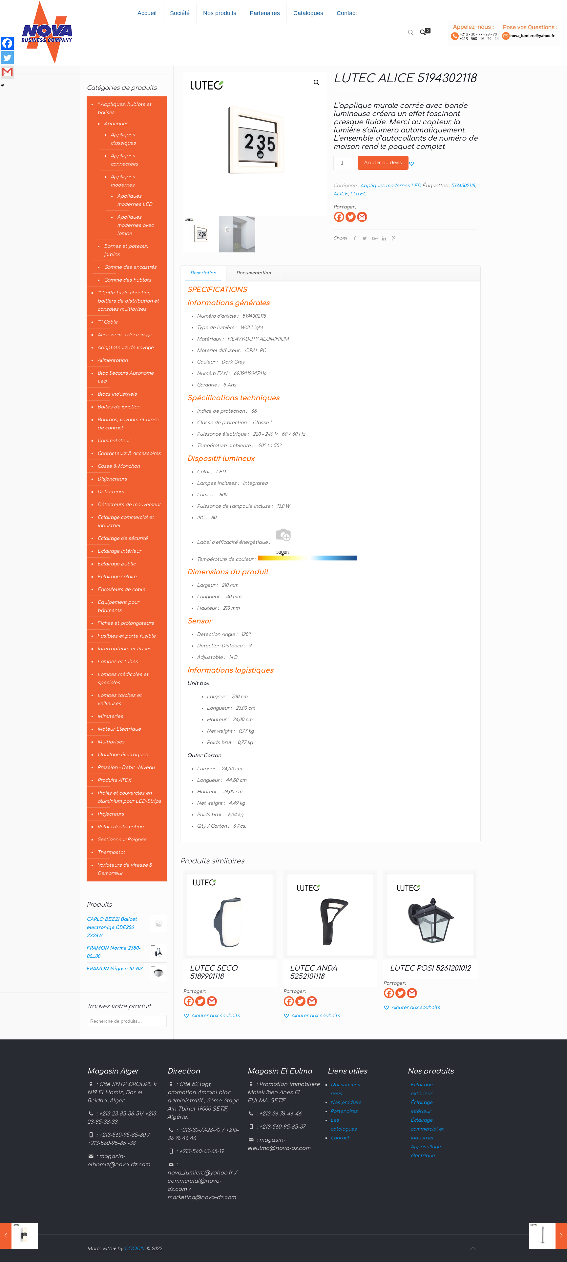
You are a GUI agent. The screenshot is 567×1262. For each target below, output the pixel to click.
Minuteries (110, 716)
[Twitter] (351, 217)
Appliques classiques (123, 139)
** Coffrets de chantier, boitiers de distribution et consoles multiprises (128, 301)
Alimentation (112, 360)
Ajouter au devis (383, 162)
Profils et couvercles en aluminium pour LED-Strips (129, 797)
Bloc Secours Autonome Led (125, 377)
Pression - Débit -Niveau (126, 767)
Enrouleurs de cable (121, 589)
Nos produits (345, 1102)
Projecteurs (110, 814)
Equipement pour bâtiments (118, 606)
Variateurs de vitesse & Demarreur (124, 869)
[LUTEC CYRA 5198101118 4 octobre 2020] (19, 1236)
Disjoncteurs (112, 479)
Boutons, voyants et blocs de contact (127, 423)
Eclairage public (116, 564)
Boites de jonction (118, 406)
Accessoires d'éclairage (124, 334)
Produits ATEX (114, 780)
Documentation (253, 273)
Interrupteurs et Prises (124, 648)
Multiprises (110, 741)
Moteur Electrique (119, 729)
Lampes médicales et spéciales (122, 678)
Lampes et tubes (117, 661)
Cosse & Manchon (118, 466)
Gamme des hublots (127, 280)
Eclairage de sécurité (122, 538)
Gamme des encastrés (130, 267)
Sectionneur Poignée (121, 839)
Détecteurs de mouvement (129, 504)
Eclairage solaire (116, 576)
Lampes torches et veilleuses (119, 699)
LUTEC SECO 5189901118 (213, 972)
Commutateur (113, 440)
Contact (339, 1137)
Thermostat (111, 852)
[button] (411, 164)
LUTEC (358, 193)
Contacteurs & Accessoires (129, 453)
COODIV (134, 1248)
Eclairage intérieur (119, 551)
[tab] (203, 273)
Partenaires (344, 1111)
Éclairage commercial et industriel (427, 1129)
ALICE (340, 193)
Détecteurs (110, 491)
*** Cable (107, 322)
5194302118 (463, 185)
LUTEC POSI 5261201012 (430, 968)
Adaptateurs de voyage (125, 347)
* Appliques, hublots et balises (124, 108)
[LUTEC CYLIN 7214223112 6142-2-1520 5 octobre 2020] (548, 1236)
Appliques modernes (123, 180)
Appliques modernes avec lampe (135, 225)
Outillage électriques (122, 754)
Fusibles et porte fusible (126, 636)
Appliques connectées (124, 160)
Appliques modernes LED (390, 185)
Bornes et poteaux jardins (126, 250)
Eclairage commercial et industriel (125, 521)
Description (203, 273)
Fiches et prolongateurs (125, 623)
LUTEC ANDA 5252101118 (313, 972)
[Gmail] (362, 217)
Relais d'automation (120, 826)
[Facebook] (339, 217)
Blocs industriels (117, 394)
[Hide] (2, 85)
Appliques (116, 123)
